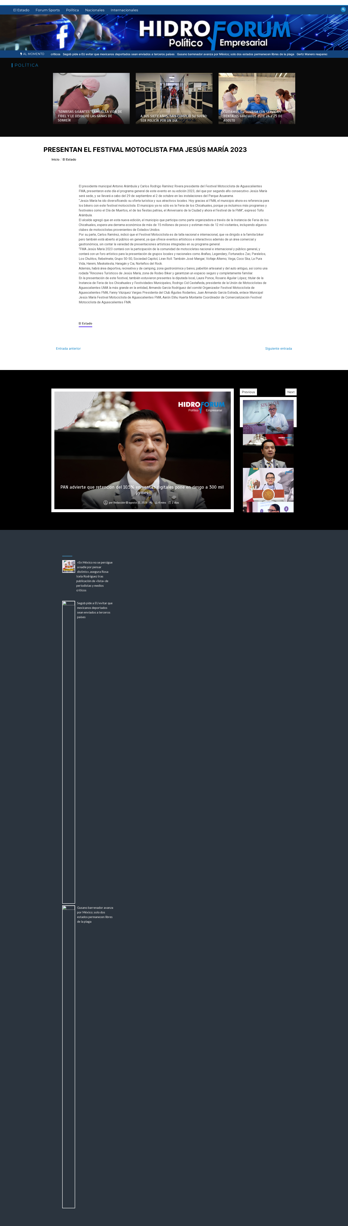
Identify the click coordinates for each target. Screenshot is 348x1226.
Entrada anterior (68, 348)
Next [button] (291, 392)
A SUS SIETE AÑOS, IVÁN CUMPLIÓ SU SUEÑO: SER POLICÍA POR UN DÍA (174, 118)
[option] (61, 54)
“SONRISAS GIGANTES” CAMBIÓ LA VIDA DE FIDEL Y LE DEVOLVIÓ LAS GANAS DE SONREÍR (90, 116)
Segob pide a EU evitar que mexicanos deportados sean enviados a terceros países (61, 54)
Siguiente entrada (278, 348)
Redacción (119, 502)
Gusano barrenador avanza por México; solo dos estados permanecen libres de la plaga (178, 54)
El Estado (21, 10)
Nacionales (95, 10)
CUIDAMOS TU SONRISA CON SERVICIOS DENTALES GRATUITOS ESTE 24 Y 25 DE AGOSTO (252, 116)
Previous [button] (248, 392)
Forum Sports (48, 10)
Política (72, 10)
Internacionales (124, 10)
